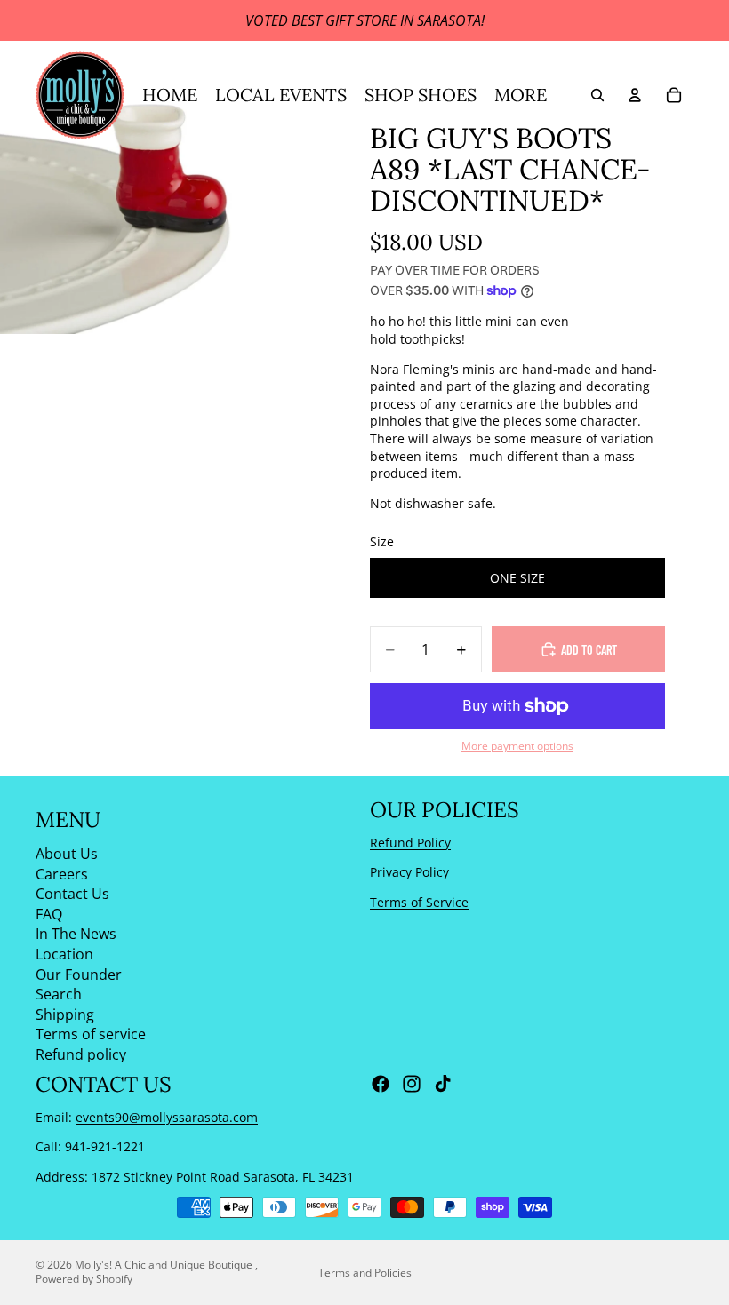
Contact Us (72, 893)
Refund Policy (410, 841)
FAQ (49, 913)
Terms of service (91, 1034)
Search (59, 994)
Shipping (65, 1013)
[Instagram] (411, 1083)
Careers (62, 873)
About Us (67, 853)
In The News (76, 933)
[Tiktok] (442, 1083)
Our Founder (79, 973)
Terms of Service (419, 902)
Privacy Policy (409, 871)
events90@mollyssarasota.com (167, 1117)
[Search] (597, 95)
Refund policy (81, 1054)
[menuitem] (520, 95)
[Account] (634, 95)
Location (64, 954)
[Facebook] (380, 1083)
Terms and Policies (365, 1272)
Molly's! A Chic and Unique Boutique (165, 1264)
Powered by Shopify (84, 1278)
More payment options (517, 745)
